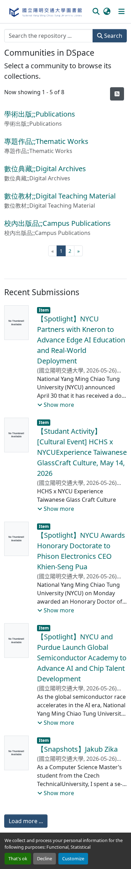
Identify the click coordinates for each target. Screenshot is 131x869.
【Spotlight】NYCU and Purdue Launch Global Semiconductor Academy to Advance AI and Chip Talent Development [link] (81, 657)
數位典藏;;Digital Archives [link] (45, 168)
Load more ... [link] (26, 821)
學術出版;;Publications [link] (39, 114)
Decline (44, 858)
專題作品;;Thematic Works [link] (46, 141)
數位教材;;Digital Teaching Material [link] (60, 196)
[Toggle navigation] (121, 11)
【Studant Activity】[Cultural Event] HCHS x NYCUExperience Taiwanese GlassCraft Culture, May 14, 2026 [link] (82, 452)
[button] (45, 11)
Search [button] (112, 36)
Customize (73, 858)
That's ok (17, 858)
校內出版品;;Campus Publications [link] (57, 223)
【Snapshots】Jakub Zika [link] (77, 749)
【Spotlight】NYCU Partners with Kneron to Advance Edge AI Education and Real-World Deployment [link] (81, 340)
